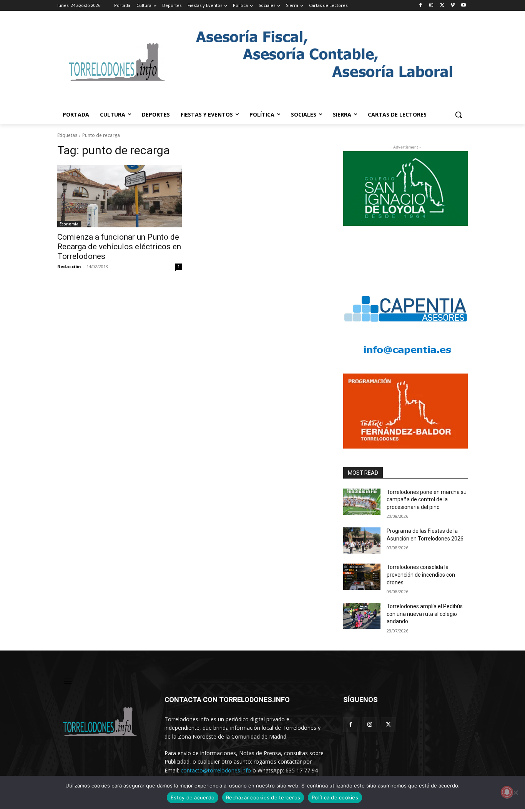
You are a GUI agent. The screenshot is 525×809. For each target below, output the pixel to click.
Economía (69, 224)
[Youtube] (463, 5)
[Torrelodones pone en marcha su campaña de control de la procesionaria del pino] (361, 502)
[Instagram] (431, 5)
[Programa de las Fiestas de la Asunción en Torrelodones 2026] (361, 540)
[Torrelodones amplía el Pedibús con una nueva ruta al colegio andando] (361, 616)
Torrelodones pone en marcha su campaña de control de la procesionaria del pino (427, 499)
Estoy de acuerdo (192, 797)
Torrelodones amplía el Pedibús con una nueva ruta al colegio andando (425, 613)
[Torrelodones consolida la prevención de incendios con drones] (361, 577)
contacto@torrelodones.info (216, 770)
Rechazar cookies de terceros (263, 797)
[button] (458, 114)
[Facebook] (420, 5)
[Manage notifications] (507, 792)
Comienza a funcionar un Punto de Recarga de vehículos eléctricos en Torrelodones (119, 246)
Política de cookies (335, 797)
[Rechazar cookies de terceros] (515, 792)
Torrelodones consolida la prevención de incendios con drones (421, 574)
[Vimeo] (452, 5)
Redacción (69, 266)
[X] (442, 5)
